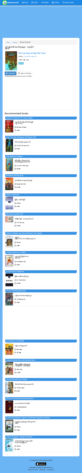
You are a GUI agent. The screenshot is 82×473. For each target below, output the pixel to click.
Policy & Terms (33, 470)
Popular (45, 2)
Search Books (69, 2)
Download (11, 73)
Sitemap (42, 470)
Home (26, 2)
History (15, 42)
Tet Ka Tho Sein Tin (30, 56)
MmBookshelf (13, 2)
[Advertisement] (41, 22)
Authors (56, 2)
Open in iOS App (25, 73)
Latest (36, 2)
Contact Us (50, 470)
